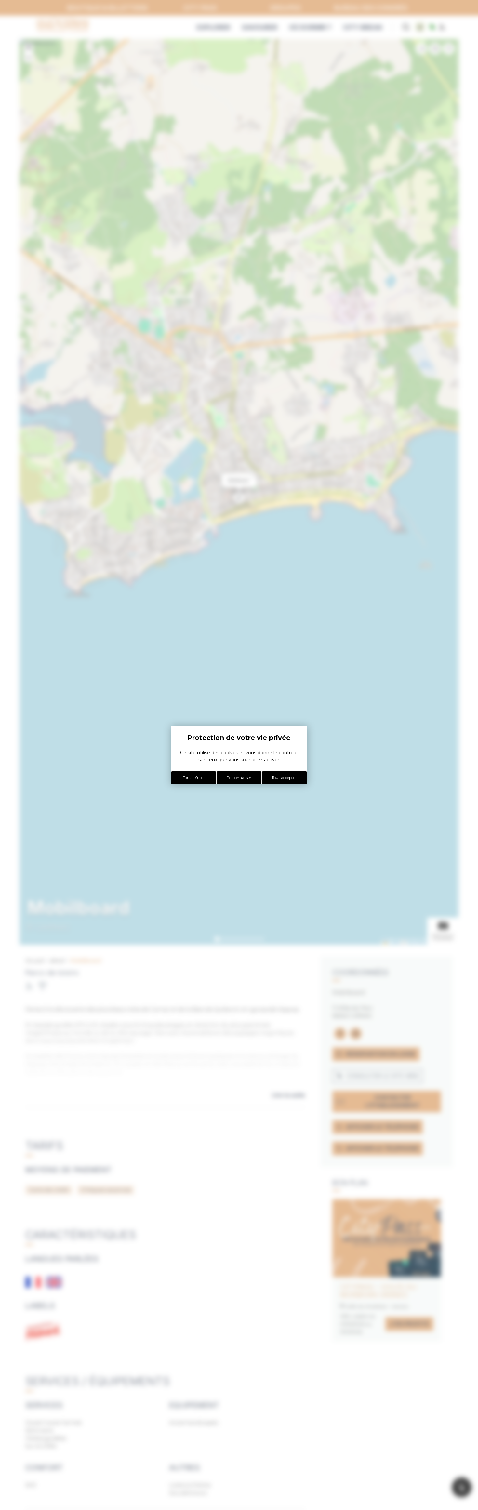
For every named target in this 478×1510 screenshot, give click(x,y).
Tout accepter (284, 777)
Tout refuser (194, 777)
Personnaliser (238, 777)
